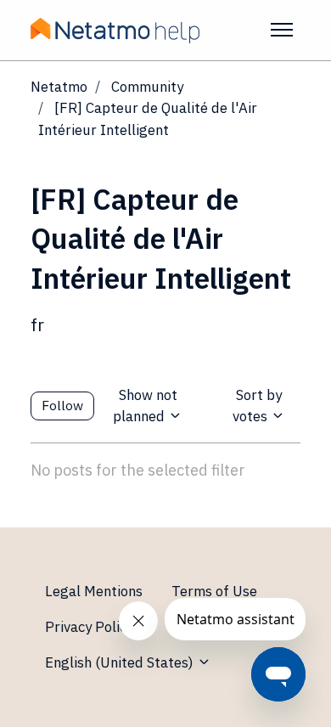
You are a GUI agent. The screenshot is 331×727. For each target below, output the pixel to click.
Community (147, 86)
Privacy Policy (89, 626)
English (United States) (121, 662)
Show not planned (145, 405)
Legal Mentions (94, 591)
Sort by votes (257, 405)
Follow (62, 405)
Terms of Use (214, 591)
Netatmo (59, 86)
